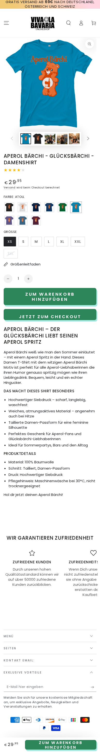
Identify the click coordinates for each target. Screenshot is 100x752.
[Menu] (6, 23)
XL (64, 242)
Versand (10, 187)
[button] (68, 23)
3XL (12, 254)
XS (11, 242)
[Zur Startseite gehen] (43, 23)
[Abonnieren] (93, 687)
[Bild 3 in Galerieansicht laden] (50, 138)
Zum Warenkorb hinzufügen (61, 745)
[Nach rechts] (88, 139)
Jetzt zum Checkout (50, 317)
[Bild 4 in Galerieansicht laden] (62, 138)
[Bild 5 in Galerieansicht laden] (74, 138)
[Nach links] (12, 139)
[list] (50, 573)
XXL (79, 242)
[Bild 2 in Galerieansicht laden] (38, 138)
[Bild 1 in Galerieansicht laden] (25, 138)
